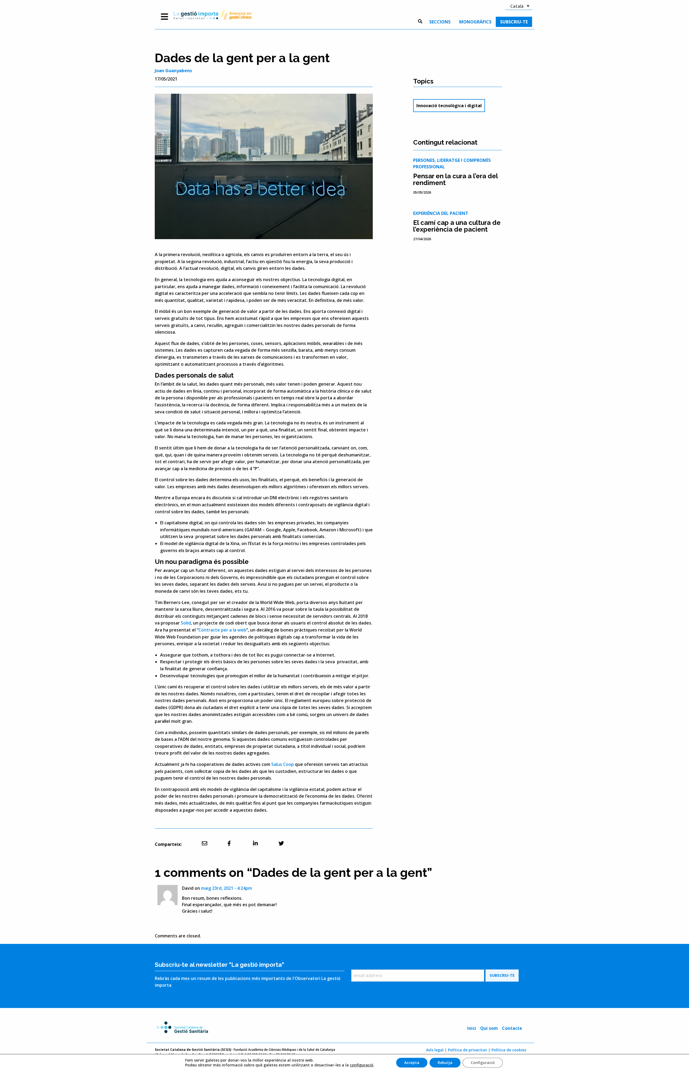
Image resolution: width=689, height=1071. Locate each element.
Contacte (512, 1028)
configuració (361, 1065)
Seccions (440, 22)
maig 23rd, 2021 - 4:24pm (226, 888)
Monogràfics (475, 22)
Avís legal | (436, 1049)
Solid (186, 623)
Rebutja (445, 1062)
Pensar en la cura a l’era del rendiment (455, 179)
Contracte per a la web (222, 630)
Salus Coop (282, 764)
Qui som (489, 1028)
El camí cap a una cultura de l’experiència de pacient (457, 226)
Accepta (411, 1062)
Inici (471, 1028)
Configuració (483, 1062)
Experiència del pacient (440, 213)
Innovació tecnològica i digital (449, 106)
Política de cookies (508, 1049)
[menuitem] (440, 22)
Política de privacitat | (469, 1049)
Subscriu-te (514, 22)
